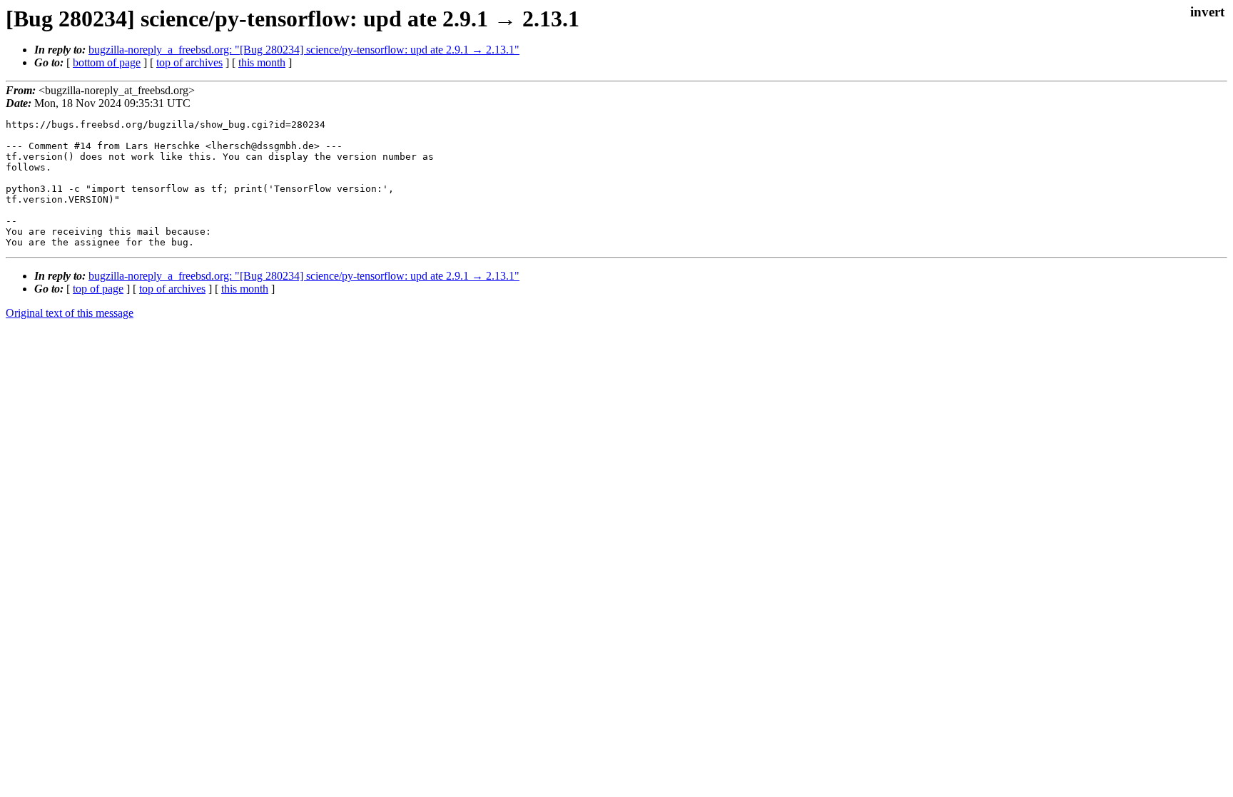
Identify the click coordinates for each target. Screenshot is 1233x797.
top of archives (189, 62)
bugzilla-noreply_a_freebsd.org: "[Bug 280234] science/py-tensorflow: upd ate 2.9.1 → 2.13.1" (303, 50)
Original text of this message (69, 313)
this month (261, 62)
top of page (98, 289)
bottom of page (107, 62)
